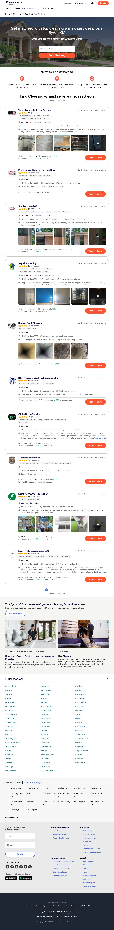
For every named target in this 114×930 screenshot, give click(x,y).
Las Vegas (45, 726)
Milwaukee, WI (48, 793)
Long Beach (10, 702)
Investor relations (89, 876)
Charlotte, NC (33, 788)
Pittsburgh (80, 698)
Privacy (44, 912)
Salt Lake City (81, 738)
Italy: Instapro (57, 906)
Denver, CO (79, 788)
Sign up (20, 854)
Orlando (9, 755)
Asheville (44, 738)
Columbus (45, 767)
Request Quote (95, 158)
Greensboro (45, 747)
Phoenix (9, 690)
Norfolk (78, 742)
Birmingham (10, 686)
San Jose (9, 726)
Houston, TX (95, 788)
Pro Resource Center (61, 869)
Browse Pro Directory (61, 835)
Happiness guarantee (91, 883)
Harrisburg (80, 690)
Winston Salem (47, 755)
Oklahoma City (47, 771)
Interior (9, 8)
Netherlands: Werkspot (72, 906)
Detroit (43, 702)
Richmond (80, 747)
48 (67, 590)
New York (44, 734)
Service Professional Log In (63, 861)
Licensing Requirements (92, 852)
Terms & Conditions (70, 916)
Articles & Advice (49, 8)
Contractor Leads (60, 872)
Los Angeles (10, 706)
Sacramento (11, 714)
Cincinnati (45, 759)
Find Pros (56, 831)
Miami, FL (31, 793)
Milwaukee (80, 763)
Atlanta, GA (16, 788)
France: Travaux (28, 906)
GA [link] (14, 14)
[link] (57, 114)
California (51, 912)
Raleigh (43, 751)
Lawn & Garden (28, 8)
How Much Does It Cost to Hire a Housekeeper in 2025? (29, 657)
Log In (91, 3)
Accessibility (68, 912)
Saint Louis (45, 722)
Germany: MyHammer (43, 906)
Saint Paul (44, 714)
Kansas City (45, 718)
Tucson (8, 694)
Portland (79, 686)
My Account (87, 831)
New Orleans (46, 690)
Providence (80, 702)
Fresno (8, 698)
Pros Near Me (88, 845)
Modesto (9, 710)
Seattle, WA (16, 810)
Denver (8, 730)
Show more (101, 438)
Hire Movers (64, 656)
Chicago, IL (47, 788)
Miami (8, 751)
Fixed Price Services (61, 838)
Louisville (44, 686)
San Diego (10, 718)
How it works (88, 861)
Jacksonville (10, 747)
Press (85, 872)
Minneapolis (45, 710)
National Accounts (60, 876)
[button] (26, 143)
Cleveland (45, 763)
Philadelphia (81, 694)
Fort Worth (80, 726)
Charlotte (44, 742)
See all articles (15, 613)
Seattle (78, 755)
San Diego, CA (80, 802)
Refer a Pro (87, 842)
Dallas (78, 718)
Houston (79, 730)
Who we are (87, 865)
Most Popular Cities (12, 782)
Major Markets (14, 679)
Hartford (9, 734)
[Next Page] (72, 589)
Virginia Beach (81, 751)
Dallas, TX (62, 788)
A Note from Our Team (91, 849)
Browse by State (31, 782)
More (39, 8)
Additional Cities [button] (11, 817)
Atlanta (8, 763)
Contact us (87, 879)
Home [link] (7, 14)
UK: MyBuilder (86, 906)
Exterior (17, 8)
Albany (43, 730)
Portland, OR (32, 802)
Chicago (9, 767)
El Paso (78, 722)
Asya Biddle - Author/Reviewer (18, 652)
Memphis (79, 706)
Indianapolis (10, 771)
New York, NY (96, 793)
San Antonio (80, 734)
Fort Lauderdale (12, 742)
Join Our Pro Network (61, 865)
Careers (86, 869)
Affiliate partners (89, 886)
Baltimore (44, 694)
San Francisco (11, 722)
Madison (79, 759)
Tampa (8, 759)
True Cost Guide (89, 835)
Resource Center (89, 838)
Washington (10, 738)
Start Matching (57, 55)
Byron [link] (19, 14)
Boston (43, 698)
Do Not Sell (59, 912)
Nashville (79, 710)
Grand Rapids (46, 706)
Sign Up (103, 3)
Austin (78, 714)
